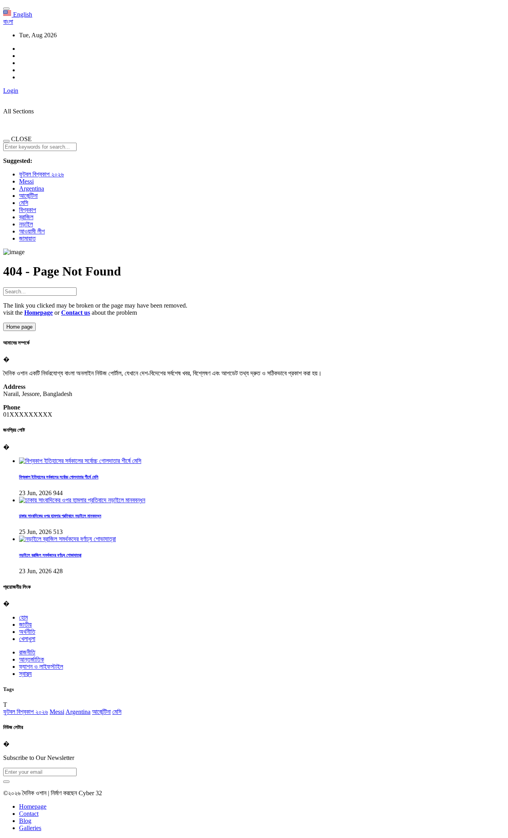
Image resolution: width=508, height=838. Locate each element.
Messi (26, 181)
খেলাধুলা (27, 638)
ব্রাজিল (26, 217)
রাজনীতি (27, 652)
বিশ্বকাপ (27, 210)
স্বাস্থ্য (25, 673)
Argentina (31, 188)
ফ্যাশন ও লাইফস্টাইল (41, 666)
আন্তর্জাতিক (31, 659)
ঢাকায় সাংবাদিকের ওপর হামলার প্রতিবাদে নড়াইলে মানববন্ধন (60, 515)
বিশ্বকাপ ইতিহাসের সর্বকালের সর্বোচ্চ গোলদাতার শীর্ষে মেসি (58, 476)
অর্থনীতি (27, 631)
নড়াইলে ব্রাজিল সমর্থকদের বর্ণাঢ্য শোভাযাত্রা (50, 555)
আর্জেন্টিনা (28, 195)
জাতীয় (25, 624)
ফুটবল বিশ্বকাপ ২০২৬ (41, 174)
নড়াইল (26, 224)
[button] (8, 21)
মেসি (23, 202)
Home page (19, 327)
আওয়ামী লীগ (32, 231)
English (22, 14)
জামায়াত (27, 238)
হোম (23, 617)
